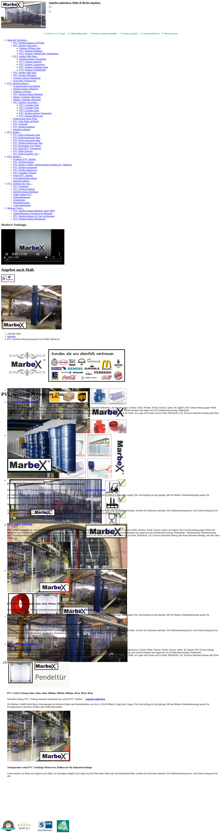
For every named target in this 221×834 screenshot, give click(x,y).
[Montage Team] (22, 208)
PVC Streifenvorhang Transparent (35, 113)
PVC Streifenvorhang (17, 83)
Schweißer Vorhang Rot (24, 80)
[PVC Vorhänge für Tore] (31, 184)
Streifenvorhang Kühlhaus (25, 192)
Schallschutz (19, 200)
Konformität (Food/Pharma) (94, 795)
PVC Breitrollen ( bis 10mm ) (27, 145)
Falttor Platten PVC (22, 194)
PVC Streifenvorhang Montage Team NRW (34, 210)
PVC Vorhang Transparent (32, 64)
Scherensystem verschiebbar (26, 86)
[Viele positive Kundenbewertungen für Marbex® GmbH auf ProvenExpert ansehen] (17, 826)
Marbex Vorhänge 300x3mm (27, 97)
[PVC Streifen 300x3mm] (37, 57)
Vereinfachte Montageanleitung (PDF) (43, 795)
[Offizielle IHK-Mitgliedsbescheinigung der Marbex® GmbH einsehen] (45, 826)
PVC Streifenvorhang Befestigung (29, 219)
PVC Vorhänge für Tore (18, 183)
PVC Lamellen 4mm (29, 110)
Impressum (16, 786)
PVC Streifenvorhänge (24, 127)
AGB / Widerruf (52, 786)
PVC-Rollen (13, 132)
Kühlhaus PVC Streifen (24, 159)
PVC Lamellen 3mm (29, 108)
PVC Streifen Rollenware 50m (27, 143)
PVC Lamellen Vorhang (24, 173)
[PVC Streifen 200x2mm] (37, 46)
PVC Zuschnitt (20, 124)
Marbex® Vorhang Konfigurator (70, 11)
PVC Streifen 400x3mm (24, 72)
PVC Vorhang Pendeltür (22, 643)
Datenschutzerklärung (33, 786)
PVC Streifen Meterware (31, 116)
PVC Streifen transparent (25, 167)
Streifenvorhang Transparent (32, 59)
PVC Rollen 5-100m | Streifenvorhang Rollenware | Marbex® (42, 164)
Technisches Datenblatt (71, 795)
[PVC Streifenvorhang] (29, 84)
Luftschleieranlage (22, 205)
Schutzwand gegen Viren (25, 118)
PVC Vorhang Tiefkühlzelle (32, 70)
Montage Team (14, 208)
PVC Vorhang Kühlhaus (31, 51)
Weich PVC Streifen (23, 175)
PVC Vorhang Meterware (23, 401)
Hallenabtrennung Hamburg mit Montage (32, 213)
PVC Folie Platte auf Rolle (26, 121)
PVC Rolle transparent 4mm (26, 140)
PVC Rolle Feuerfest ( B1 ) (26, 154)
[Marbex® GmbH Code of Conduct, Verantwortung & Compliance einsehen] (63, 826)
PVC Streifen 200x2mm (24, 45)
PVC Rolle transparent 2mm (26, 135)
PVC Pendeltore (21, 186)
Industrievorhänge (21, 129)
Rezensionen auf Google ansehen (122, 795)
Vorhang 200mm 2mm (30, 48)
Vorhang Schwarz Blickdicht (27, 78)
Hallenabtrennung (21, 197)
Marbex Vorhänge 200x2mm (27, 99)
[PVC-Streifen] (21, 157)
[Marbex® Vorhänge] (27, 40)
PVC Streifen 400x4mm (24, 75)
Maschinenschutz (21, 202)
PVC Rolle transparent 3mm (26, 137)
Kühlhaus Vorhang (22, 91)
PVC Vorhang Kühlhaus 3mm (33, 67)
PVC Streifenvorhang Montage (28, 94)
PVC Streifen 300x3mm (24, 56)
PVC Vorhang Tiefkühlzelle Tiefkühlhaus (39, 53)
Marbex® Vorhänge (16, 40)
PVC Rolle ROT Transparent (27, 148)
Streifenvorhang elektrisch (25, 89)
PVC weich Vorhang (19, 524)
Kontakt (5, 786)
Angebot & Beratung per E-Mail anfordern (75, 7)
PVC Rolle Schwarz (23, 151)
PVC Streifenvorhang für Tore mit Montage (34, 216)
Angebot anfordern (95, 490)
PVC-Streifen (13, 156)
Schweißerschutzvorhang (25, 178)
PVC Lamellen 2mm (29, 105)
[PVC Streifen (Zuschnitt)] (38, 103)
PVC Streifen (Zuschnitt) (25, 102)
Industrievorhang (21, 181)
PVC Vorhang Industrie (30, 61)
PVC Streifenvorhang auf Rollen (28, 43)
